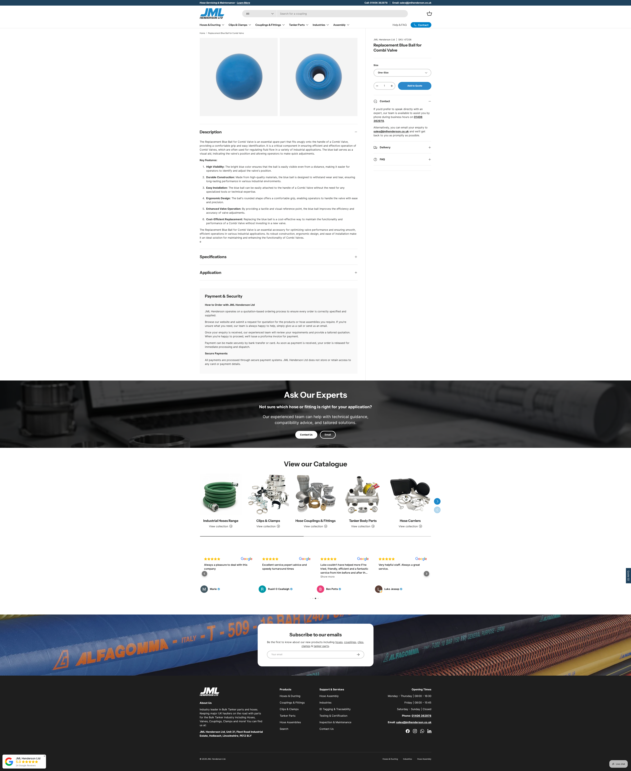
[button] (204, 573)
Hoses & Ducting (210, 24)
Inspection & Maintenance (335, 722)
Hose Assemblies (290, 722)
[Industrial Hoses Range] (221, 494)
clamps (306, 646)
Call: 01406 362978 (376, 2)
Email (328, 434)
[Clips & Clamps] (268, 494)
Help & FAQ (400, 24)
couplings (350, 642)
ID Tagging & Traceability (335, 709)
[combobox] (325, 13)
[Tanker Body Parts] (363, 494)
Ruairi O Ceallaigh (220, 589)
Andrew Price (392, 589)
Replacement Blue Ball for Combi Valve (226, 33)
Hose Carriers (410, 521)
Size (376, 65)
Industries (319, 24)
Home (202, 33)
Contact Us (306, 434)
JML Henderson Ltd (384, 39)
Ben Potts (274, 589)
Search (284, 728)
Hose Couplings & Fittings (315, 521)
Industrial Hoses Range (220, 521)
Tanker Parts (297, 24)
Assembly (339, 24)
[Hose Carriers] (410, 494)
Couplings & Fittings (268, 24)
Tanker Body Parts (363, 521)
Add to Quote (414, 85)
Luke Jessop (333, 589)
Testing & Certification (333, 715)
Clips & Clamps (238, 24)
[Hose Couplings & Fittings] (315, 494)
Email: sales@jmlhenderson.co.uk (411, 2)
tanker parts (321, 646)
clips (360, 642)
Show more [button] (269, 576)
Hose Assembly (329, 696)
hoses (339, 642)
